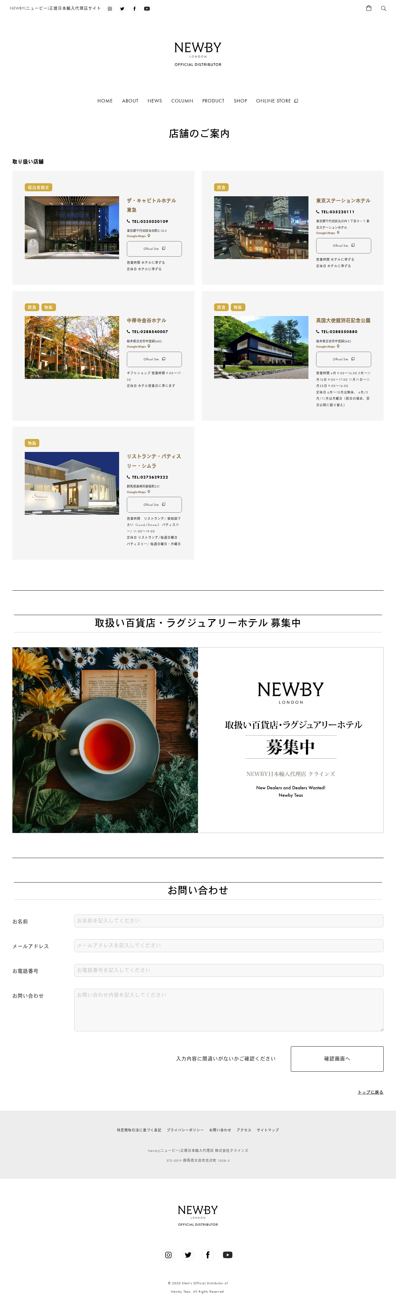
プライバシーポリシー (185, 1130)
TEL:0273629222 (150, 477)
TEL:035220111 (338, 212)
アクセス (244, 1130)
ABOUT (130, 101)
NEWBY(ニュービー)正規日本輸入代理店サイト (55, 8)
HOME (105, 101)
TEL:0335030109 (150, 221)
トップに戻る (371, 1092)
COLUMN (182, 101)
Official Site (151, 249)
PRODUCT (213, 101)
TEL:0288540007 (150, 331)
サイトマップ (268, 1130)
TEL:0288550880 (339, 331)
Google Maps (136, 236)
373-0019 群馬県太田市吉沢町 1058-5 (198, 1160)
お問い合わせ (220, 1130)
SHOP (240, 101)
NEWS (155, 101)
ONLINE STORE (273, 101)
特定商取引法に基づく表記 (139, 1130)
